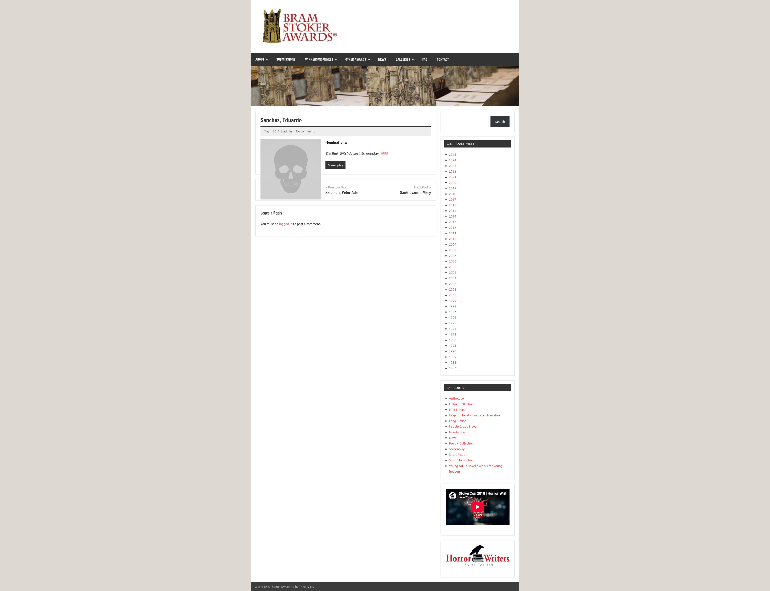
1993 (452, 334)
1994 (452, 329)
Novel (453, 437)
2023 (452, 166)
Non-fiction (457, 432)
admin (287, 131)
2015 (452, 211)
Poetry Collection (461, 443)
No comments (305, 131)
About (259, 59)
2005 (452, 267)
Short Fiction (458, 454)
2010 (452, 239)
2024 (452, 160)
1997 (452, 312)
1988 (452, 362)
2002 (452, 284)
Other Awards (355, 59)
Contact (443, 59)
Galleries (403, 59)
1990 (452, 351)
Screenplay (335, 165)
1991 (452, 345)
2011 (452, 233)
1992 (452, 340)
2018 (452, 194)
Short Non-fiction (461, 460)
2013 (452, 222)
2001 (452, 289)
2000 (452, 295)
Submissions (286, 59)
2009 (452, 244)
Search (500, 121)
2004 (452, 272)
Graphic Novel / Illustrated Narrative (474, 415)
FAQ (424, 59)
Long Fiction (457, 421)
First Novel (457, 409)
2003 (452, 278)
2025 (452, 154)
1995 (452, 323)
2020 (452, 182)
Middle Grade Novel (463, 426)
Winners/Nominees (319, 59)
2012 (452, 227)
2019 (452, 188)
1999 (384, 153)
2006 (452, 261)
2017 (452, 199)
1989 (452, 357)
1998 (452, 306)
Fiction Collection (461, 404)
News (382, 59)
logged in (285, 224)
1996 (452, 317)
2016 (452, 205)
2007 (452, 255)
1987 (452, 368)
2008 (452, 250)
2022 (452, 171)
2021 (452, 177)
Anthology (456, 398)
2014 (452, 216)
